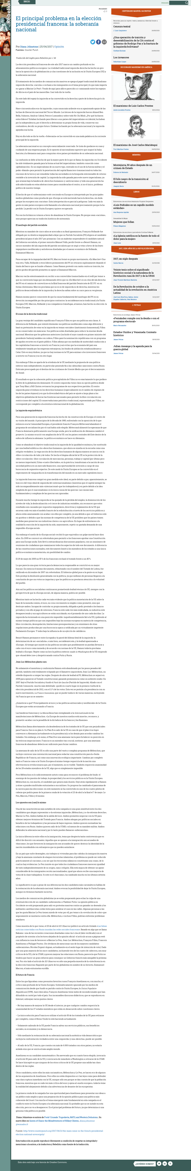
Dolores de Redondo (120, 172)
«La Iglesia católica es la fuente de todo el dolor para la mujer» (136, 237)
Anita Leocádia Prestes (121, 110)
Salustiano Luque (119, 62)
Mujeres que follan (123, 221)
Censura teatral (121, 26)
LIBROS (136, 192)
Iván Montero (132, 299)
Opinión (59, 46)
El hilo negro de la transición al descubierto (130, 180)
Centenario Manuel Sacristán (136, 11)
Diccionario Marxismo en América (136, 67)
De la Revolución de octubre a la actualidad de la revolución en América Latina (135, 289)
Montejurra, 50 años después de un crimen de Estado (132, 166)
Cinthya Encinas (119, 51)
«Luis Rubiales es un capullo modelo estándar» (133, 206)
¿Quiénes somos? (144, 1164)
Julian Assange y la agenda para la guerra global (132, 348)
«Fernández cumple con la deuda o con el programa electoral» (136, 320)
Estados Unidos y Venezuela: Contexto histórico (134, 334)
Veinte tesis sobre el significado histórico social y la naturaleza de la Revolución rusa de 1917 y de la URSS (134, 272)
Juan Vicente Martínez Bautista (125, 280)
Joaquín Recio (118, 186)
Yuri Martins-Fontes (121, 149)
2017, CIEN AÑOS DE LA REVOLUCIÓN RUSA (136, 248)
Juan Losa (117, 243)
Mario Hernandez (119, 325)
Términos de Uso (75, 1162)
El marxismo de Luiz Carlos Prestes (133, 105)
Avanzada (164, 3)
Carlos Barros (118, 263)
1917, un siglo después (125, 258)
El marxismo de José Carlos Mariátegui (135, 145)
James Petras (118, 339)
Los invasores (121, 57)
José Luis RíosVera (120, 297)
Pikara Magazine (119, 226)
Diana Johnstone (29, 46)
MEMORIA (136, 155)
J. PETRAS (136, 305)
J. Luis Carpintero (120, 30)
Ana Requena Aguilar (121, 212)
